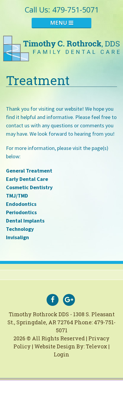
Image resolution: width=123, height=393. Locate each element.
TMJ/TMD (17, 195)
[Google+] (69, 300)
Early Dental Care (27, 179)
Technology (20, 229)
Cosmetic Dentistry (29, 187)
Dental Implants (25, 220)
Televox (96, 346)
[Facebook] (53, 300)
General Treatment (29, 170)
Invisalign (17, 237)
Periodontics (21, 212)
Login (61, 354)
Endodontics (21, 204)
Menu (59, 22)
